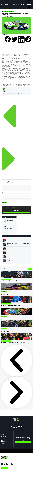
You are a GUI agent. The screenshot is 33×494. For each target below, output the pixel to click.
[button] (29, 2)
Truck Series (17, 4)
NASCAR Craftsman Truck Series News (5, 279)
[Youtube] (19, 427)
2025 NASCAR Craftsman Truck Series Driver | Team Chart (8, 231)
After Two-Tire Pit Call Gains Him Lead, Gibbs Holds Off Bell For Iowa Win (12, 330)
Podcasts (22, 4)
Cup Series (6, 4)
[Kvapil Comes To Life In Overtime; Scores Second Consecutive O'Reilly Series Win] (5, 253)
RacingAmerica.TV (4, 486)
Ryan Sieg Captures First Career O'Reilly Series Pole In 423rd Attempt (16, 260)
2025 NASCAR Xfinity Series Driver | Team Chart (9, 229)
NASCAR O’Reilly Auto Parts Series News (3, 437)
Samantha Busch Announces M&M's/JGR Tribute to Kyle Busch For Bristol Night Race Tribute (18, 244)
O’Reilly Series (12, 4)
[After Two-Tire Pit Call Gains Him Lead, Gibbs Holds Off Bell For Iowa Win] (5, 249)
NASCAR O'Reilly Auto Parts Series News (8, 11)
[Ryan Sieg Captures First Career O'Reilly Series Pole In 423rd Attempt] (5, 261)
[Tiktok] (21, 427)
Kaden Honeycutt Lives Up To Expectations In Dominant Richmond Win (11, 280)
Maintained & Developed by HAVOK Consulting (27, 450)
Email (3, 195)
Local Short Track (3, 445)
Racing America (3, 484)
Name (3, 192)
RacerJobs (2, 488)
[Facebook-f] (12, 427)
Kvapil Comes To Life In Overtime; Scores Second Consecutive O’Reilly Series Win (13, 342)
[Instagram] (16, 427)
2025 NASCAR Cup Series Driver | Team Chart (8, 226)
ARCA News (3, 443)
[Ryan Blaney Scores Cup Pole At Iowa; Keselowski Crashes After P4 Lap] (5, 257)
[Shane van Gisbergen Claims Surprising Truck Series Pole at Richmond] (5, 240)
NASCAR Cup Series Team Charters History (9, 223)
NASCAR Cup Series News (4, 291)
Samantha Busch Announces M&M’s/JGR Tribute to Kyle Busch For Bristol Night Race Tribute (15, 317)
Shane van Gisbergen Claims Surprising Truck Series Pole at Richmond (11, 305)
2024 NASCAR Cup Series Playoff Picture (8, 221)
